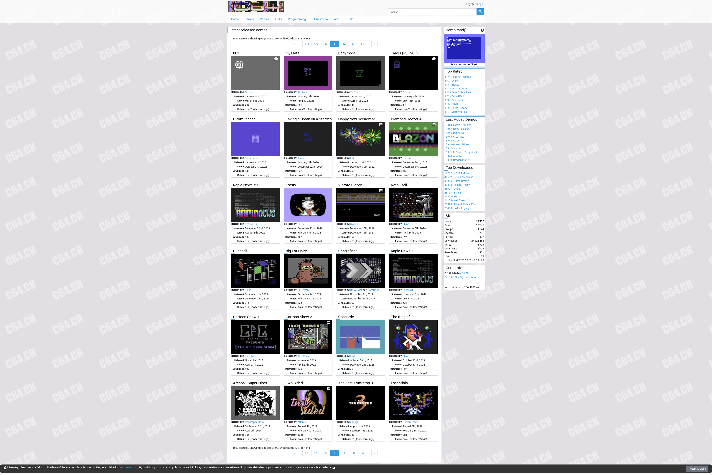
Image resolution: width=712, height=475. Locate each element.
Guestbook (321, 19)
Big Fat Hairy (296, 251)
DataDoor (373, 290)
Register (470, 4)
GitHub (448, 277)
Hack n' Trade (410, 422)
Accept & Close (697, 468)
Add (336, 19)
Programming (297, 19)
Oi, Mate (292, 53)
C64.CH (464, 273)
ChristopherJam (254, 422)
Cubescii (240, 251)
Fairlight (355, 422)
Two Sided (294, 383)
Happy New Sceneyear (356, 119)
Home (235, 19)
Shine (406, 224)
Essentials (399, 383)
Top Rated (454, 71)
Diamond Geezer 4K (407, 119)
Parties (264, 19)
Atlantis (302, 422)
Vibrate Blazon (350, 185)
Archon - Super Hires (250, 383)
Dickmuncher (244, 119)
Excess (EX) (251, 224)
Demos (249, 19)
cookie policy (130, 467)
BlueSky (459, 277)
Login (480, 4)
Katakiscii (399, 185)
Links (278, 19)
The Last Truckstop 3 (355, 383)
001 (236, 53)
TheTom (302, 92)
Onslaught (356, 290)
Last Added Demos (461, 119)
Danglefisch (347, 251)
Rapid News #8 (403, 251)
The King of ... (402, 317)
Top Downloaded (459, 167)
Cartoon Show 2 (299, 317)
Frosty (291, 185)
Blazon (407, 158)
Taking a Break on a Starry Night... (313, 119)
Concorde (346, 317)
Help (350, 19)
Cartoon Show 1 (246, 317)
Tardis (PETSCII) (404, 53)
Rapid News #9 (245, 185)
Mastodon (471, 277)
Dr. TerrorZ (304, 290)
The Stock (250, 356)
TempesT (303, 158)
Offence (249, 92)
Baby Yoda (346, 53)
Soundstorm (252, 158)
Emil (352, 356)
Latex (353, 158)
